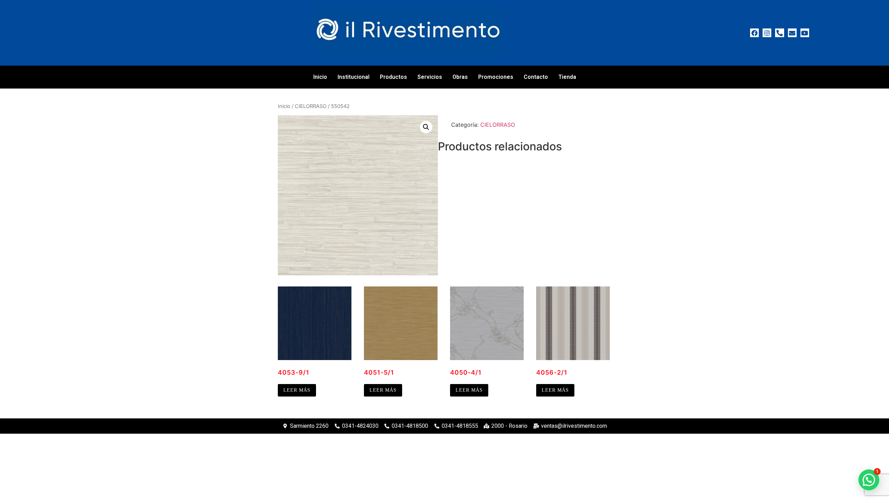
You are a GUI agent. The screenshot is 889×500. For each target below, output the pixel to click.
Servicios (429, 77)
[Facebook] (754, 32)
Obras (460, 77)
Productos (393, 77)
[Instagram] (767, 32)
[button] (426, 127)
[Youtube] (804, 32)
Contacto (536, 77)
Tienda (567, 77)
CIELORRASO (310, 106)
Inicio (320, 77)
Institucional (353, 77)
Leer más (296, 390)
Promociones (495, 77)
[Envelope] (792, 32)
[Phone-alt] (779, 32)
